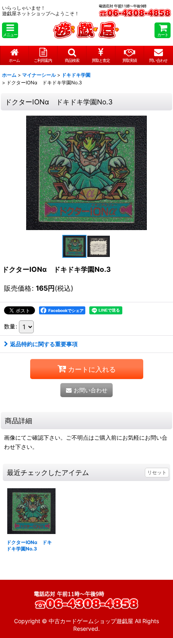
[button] (10, 30)
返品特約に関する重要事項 (44, 343)
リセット (157, 472)
